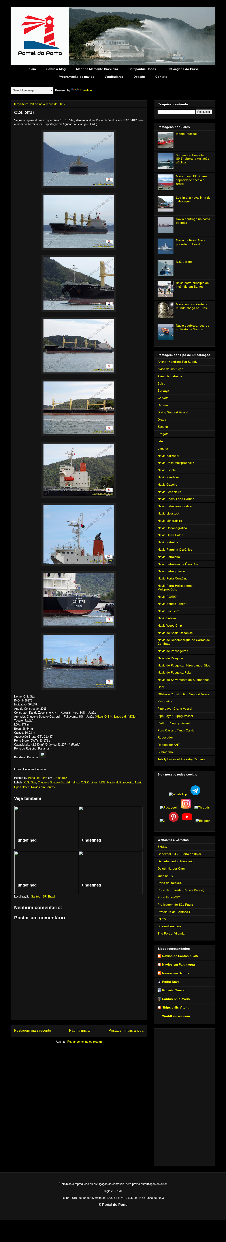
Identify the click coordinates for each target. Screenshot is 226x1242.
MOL (102, 782)
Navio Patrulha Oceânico (175, 549)
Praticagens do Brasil (182, 69)
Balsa (161, 383)
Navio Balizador (168, 455)
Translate (86, 90)
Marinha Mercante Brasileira (97, 69)
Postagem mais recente (32, 1030)
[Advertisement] (185, 1096)
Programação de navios (76, 76)
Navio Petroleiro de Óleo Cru (178, 564)
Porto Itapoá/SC (169, 897)
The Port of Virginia (171, 933)
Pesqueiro (165, 701)
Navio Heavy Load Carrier (176, 499)
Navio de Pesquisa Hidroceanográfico (184, 665)
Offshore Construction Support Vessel (184, 694)
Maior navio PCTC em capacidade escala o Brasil (191, 179)
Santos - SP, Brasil (43, 896)
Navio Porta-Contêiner (173, 578)
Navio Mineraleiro (170, 520)
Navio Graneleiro (169, 492)
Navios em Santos (43, 787)
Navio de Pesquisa (171, 658)
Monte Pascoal (186, 133)
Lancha (163, 448)
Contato (161, 76)
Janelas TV (165, 875)
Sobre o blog (56, 69)
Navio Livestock (168, 513)
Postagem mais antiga (126, 1030)
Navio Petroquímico (171, 571)
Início (32, 69)
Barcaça (163, 390)
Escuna (163, 426)
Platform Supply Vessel (174, 723)
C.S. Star (30, 782)
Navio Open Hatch (170, 535)
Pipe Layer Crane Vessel (175, 708)
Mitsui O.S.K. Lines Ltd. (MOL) (116, 716)
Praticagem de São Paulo (175, 904)
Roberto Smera (173, 990)
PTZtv (162, 919)
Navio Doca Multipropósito (176, 463)
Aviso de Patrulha (170, 376)
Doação (139, 76)
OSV (161, 687)
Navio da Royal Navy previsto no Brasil (190, 242)
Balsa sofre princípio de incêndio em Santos (192, 284)
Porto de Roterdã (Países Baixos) (181, 890)
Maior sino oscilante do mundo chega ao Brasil (192, 306)
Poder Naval (171, 981)
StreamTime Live (169, 926)
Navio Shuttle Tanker (172, 603)
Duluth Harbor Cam (171, 868)
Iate (160, 441)
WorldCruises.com (176, 1016)
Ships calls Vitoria (175, 1007)
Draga (162, 419)
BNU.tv (162, 846)
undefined (27, 840)
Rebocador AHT (169, 744)
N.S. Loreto (184, 261)
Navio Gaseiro (167, 484)
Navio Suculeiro (168, 611)
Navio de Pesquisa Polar (175, 672)
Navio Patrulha (168, 542)
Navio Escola (167, 470)
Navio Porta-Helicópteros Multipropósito (175, 587)
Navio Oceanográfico (172, 528)
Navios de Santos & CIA (180, 956)
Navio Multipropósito (120, 782)
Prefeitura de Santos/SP (174, 912)
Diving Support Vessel (173, 412)
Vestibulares (114, 76)
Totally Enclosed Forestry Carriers (181, 759)
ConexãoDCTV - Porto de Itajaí (179, 854)
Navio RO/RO (167, 596)
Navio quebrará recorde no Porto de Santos (192, 327)
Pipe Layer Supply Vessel (175, 716)
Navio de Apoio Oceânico (175, 633)
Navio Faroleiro (168, 477)
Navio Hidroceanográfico (175, 506)
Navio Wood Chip (170, 625)
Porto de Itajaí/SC (170, 883)
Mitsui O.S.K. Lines (85, 782)
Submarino (165, 752)
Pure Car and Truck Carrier (177, 730)
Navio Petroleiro (169, 557)
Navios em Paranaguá (178, 964)
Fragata (163, 434)
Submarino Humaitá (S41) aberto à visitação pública (192, 158)
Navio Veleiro (167, 618)
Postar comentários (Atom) (84, 1041)
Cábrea (163, 405)
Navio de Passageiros (173, 651)
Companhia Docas (142, 69)
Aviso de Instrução (170, 369)
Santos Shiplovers (176, 999)
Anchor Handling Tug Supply (177, 361)
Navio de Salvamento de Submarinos (183, 679)
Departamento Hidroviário (176, 861)
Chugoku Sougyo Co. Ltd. (54, 782)
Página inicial (79, 1030)
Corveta (163, 398)
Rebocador (165, 737)
